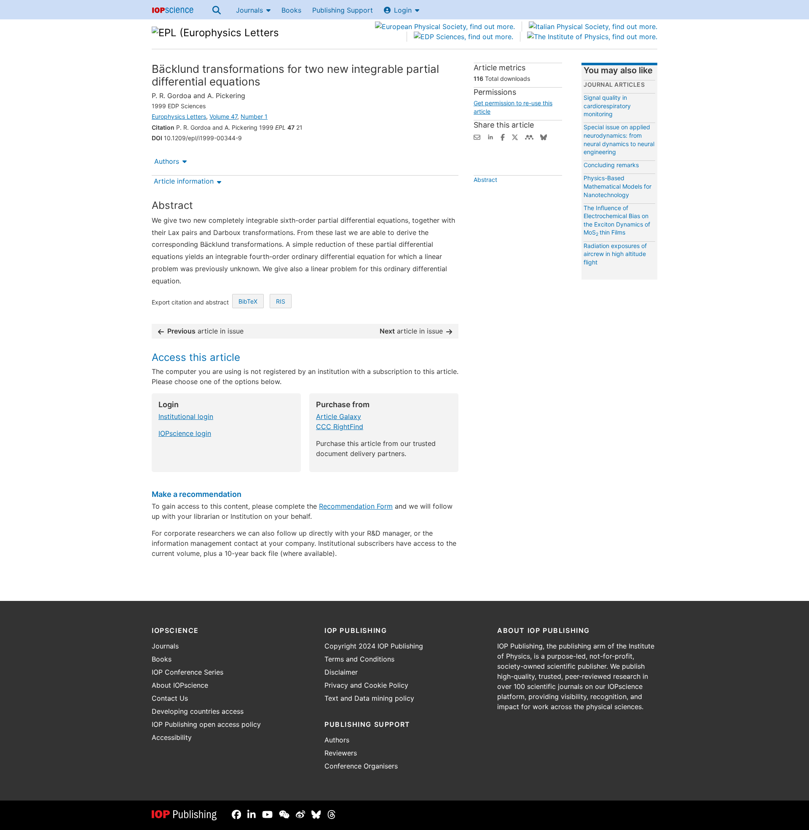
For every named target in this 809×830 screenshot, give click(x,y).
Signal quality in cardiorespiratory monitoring (607, 105)
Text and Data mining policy (369, 698)
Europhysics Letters (179, 116)
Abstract (485, 179)
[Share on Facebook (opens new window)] (503, 136)
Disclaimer (341, 672)
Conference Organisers (361, 766)
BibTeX (247, 301)
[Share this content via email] (477, 136)
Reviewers (340, 753)
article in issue (205, 331)
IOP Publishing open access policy (206, 724)
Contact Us (170, 698)
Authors (166, 161)
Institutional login (185, 416)
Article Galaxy (338, 416)
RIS (280, 301)
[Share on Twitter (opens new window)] (515, 136)
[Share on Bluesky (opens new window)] (543, 136)
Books (291, 10)
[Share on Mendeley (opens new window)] (529, 136)
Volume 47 (223, 116)
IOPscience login (184, 433)
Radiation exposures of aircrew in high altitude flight (615, 254)
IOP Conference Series (187, 672)
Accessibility (172, 737)
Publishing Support (342, 10)
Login (403, 10)
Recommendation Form (356, 506)
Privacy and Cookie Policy (366, 685)
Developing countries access (198, 711)
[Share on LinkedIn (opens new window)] (490, 136)
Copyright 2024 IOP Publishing (373, 646)
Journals (249, 10)
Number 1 (254, 116)
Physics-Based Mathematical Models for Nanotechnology (617, 186)
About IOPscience (180, 685)
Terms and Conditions (359, 659)
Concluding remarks (611, 164)
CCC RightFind (339, 426)
